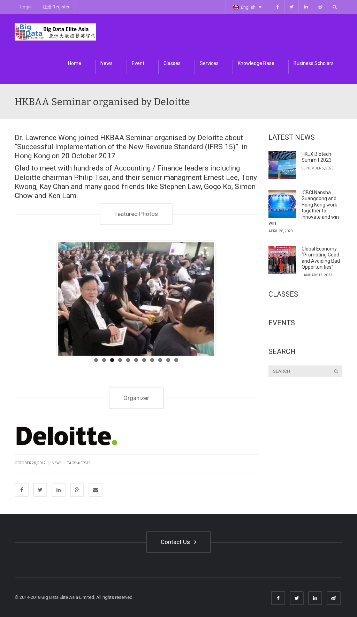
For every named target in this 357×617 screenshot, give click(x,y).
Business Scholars (314, 63)
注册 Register (56, 6)
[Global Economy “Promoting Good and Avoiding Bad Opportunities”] (282, 260)
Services (209, 63)
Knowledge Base (256, 63)
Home (74, 63)
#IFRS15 (84, 463)
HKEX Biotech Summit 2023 (317, 157)
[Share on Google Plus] (77, 490)
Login (26, 6)
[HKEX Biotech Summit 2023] (282, 165)
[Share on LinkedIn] (59, 490)
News (106, 63)
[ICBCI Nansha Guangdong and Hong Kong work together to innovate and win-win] (282, 204)
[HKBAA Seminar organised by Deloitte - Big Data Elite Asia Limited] (55, 31)
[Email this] (95, 490)
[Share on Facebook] (22, 490)
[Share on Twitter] (40, 490)
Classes (172, 63)
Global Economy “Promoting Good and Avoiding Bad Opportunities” (321, 258)
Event (138, 63)
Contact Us (177, 541)
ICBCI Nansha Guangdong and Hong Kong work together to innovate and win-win (304, 208)
